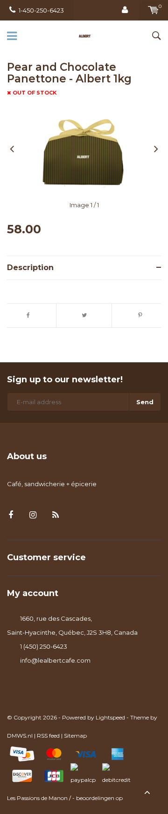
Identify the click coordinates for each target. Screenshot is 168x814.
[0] (153, 10)
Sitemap (75, 735)
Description (30, 267)
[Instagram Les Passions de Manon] (32, 515)
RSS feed (48, 735)
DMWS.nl (20, 735)
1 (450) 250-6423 (43, 646)
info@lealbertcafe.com (55, 660)
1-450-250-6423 (41, 10)
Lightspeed (110, 717)
